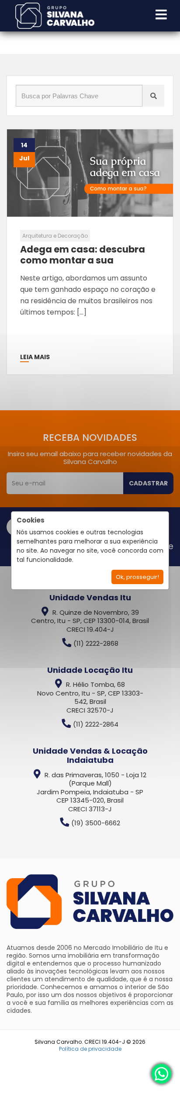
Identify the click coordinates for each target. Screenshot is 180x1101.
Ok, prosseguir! (137, 577)
